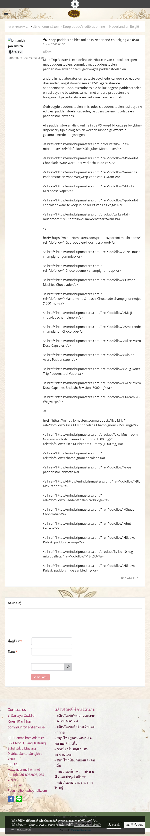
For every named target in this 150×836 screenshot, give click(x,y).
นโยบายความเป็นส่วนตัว (87, 825)
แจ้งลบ (47, 52)
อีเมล (12, 652)
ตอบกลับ (41, 677)
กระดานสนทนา (18, 26)
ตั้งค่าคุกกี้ (114, 825)
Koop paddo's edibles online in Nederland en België (101, 26)
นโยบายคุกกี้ (24, 829)
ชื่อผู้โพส (15, 641)
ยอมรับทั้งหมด (134, 825)
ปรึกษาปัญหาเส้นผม (46, 26)
